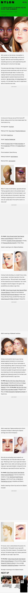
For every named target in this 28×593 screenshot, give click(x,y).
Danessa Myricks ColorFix (9, 242)
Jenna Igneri (4, 14)
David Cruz (10, 135)
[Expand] (22, 581)
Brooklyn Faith (9, 143)
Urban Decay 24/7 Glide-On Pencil (9, 299)
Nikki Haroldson (19, 143)
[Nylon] (7, 2)
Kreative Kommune (20, 130)
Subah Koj (6, 145)
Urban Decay (20, 79)
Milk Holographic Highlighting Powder (16, 391)
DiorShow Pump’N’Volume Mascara (10, 294)
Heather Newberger (10, 139)
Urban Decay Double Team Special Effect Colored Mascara (13, 385)
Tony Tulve (11, 130)
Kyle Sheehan (14, 156)
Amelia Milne (21, 145)
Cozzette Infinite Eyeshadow (14, 240)
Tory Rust (11, 126)
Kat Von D (9, 79)
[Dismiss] (26, 581)
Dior (13, 79)
